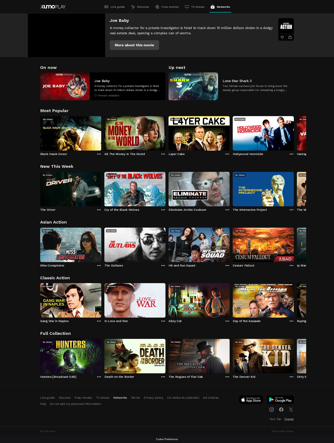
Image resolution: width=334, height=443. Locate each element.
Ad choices (211, 397)
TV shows (197, 6)
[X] (291, 409)
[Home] (53, 7)
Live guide (118, 6)
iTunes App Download (251, 400)
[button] (134, 45)
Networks (223, 6)
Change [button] (289, 419)
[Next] (293, 132)
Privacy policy (153, 397)
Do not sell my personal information (75, 404)
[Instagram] (271, 409)
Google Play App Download (280, 400)
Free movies (170, 6)
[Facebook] (281, 409)
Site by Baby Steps (283, 431)
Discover (143, 6)
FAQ (43, 404)
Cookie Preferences (167, 439)
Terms (135, 397)
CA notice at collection (183, 397)
